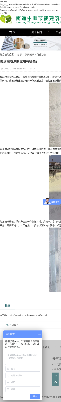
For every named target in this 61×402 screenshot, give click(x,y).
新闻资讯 (29, 54)
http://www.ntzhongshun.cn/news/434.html (28, 315)
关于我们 (36, 32)
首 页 (12, 32)
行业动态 (41, 54)
